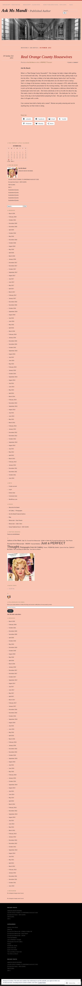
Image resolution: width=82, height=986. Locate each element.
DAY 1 (10, 187)
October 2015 (12, 347)
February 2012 (12, 461)
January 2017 (12, 298)
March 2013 (12, 422)
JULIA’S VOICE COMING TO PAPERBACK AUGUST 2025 (23, 179)
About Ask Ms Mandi (14, 507)
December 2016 (13, 301)
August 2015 (12, 354)
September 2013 (13, 406)
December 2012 (13, 432)
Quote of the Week (12, 949)
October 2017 (12, 269)
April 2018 (11, 252)
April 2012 (11, 455)
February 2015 (12, 367)
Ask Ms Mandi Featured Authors (17, 514)
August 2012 (12, 445)
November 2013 (13, 403)
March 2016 (12, 331)
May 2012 (11, 452)
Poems (45, 547)
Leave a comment (73, 62)
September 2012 (13, 442)
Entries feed (12, 492)
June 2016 (11, 321)
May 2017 (11, 285)
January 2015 (12, 370)
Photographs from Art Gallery (31, 547)
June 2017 (11, 282)
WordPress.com (13, 499)
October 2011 (12, 474)
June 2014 (11, 386)
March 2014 (12, 396)
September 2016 (13, 311)
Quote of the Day (64, 547)
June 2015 (11, 360)
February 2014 (12, 399)
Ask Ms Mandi (14, 10)
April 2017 (11, 288)
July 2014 (11, 383)
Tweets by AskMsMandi (13, 534)
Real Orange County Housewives (46, 57)
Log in (10, 489)
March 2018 (12, 256)
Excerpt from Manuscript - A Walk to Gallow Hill (39, 540)
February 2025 (12, 216)
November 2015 (13, 344)
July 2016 (11, 318)
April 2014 (11, 393)
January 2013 (12, 429)
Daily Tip (24, 540)
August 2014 (12, 380)
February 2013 (12, 426)
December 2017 (13, 262)
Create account (13, 486)
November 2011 (13, 471)
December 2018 (13, 239)
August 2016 (12, 314)
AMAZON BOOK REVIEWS (25, 170)
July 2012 (11, 448)
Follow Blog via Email (17, 602)
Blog (71, 4)
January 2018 (12, 259)
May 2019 (11, 236)
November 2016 (13, 305)
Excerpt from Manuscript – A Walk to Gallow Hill (19, 931)
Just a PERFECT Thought (44, 62)
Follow (10, 610)
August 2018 (12, 246)
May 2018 (11, 249)
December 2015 (13, 341)
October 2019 (12, 233)
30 (8, 159)
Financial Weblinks (35, 543)
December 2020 (13, 223)
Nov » (12, 161)
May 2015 (11, 363)
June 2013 (11, 416)
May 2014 (11, 390)
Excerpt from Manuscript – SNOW (16, 935)
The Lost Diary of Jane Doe (21, 549)
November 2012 (13, 435)
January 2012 (12, 465)
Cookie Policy (42, 982)
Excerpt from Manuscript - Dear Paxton (62, 540)
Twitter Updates (14, 532)
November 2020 (13, 226)
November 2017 (13, 265)
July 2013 (11, 412)
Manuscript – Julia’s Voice (31, 4)
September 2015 (13, 350)
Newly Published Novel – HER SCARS (54, 4)
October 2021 (12, 220)
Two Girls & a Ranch (35, 549)
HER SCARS (11, 184)
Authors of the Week (14, 540)
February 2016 (12, 334)
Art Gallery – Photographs (15, 510)
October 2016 (12, 308)
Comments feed (13, 496)
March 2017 (12, 292)
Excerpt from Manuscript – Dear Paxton (17, 933)
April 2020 (11, 229)
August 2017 (12, 275)
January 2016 (12, 337)
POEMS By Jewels (53, 547)
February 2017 (12, 295)
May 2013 (11, 419)
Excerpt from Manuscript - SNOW (18, 544)
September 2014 (13, 376)
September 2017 (13, 272)
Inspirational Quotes (13, 189)
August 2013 (12, 409)
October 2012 (12, 439)
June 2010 (11, 478)
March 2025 (12, 213)
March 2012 (12, 458)
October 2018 (12, 243)
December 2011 (13, 468)
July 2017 (11, 279)
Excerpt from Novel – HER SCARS (17, 182)
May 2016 (11, 324)
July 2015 (11, 357)
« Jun (8, 161)
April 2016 (11, 327)
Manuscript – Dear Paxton (11, 4)
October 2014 (12, 373)
